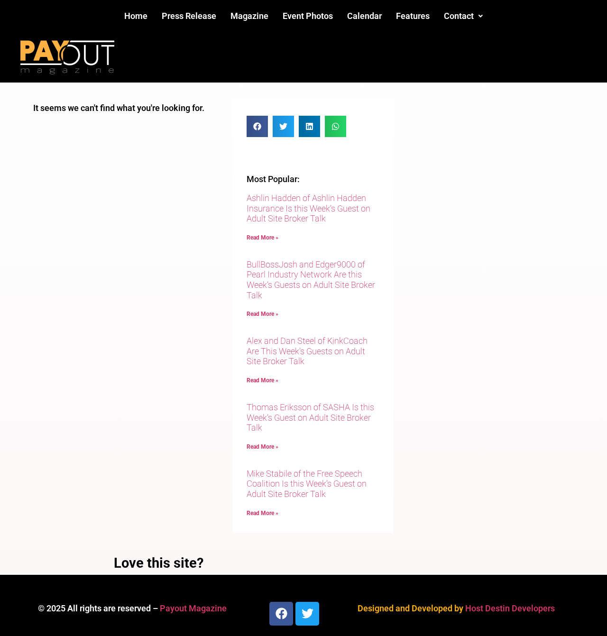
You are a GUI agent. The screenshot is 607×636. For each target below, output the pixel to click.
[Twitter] (307, 614)
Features (413, 16)
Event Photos (308, 16)
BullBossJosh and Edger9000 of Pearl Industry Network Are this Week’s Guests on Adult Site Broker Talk (311, 279)
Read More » (262, 237)
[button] (463, 16)
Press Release (189, 16)
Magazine (249, 16)
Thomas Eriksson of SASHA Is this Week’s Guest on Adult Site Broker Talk (310, 417)
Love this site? (158, 563)
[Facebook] (281, 614)
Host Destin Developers (510, 608)
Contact (459, 16)
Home (135, 16)
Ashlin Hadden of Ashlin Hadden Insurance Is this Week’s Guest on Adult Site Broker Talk (308, 208)
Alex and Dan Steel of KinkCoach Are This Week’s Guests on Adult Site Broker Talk (307, 351)
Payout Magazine (193, 608)
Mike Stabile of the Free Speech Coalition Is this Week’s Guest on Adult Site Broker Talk (307, 484)
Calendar (364, 16)
